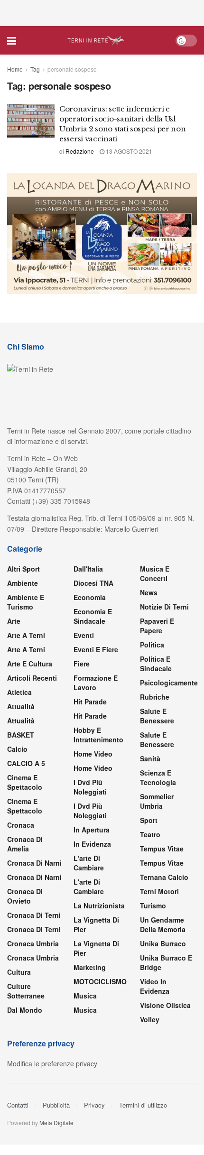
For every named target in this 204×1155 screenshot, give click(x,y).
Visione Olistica (165, 1005)
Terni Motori (159, 891)
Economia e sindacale (93, 616)
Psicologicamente (169, 682)
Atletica (19, 692)
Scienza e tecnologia (158, 777)
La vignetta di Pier (96, 924)
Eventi (84, 635)
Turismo (153, 905)
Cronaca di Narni (34, 877)
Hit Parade (90, 701)
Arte (13, 621)
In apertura (92, 829)
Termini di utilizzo (143, 1104)
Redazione (79, 151)
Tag (35, 69)
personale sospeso (72, 69)
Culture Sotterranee (26, 990)
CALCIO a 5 (26, 763)
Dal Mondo (24, 1010)
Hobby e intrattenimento (98, 734)
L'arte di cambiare (89, 862)
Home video (93, 753)
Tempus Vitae (162, 848)
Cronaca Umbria (33, 943)
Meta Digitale (56, 1122)
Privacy (94, 1104)
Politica (152, 644)
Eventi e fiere (96, 649)
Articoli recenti (32, 678)
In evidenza (92, 844)
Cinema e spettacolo (24, 782)
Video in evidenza (154, 986)
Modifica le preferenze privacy (52, 1063)
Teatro (150, 834)
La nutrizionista (99, 905)
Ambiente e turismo (25, 601)
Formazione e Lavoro (96, 682)
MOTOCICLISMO (100, 981)
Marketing (90, 967)
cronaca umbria (33, 957)
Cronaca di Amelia (25, 843)
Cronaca (20, 825)
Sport (149, 820)
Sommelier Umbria (157, 801)
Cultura (19, 972)
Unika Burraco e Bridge (166, 962)
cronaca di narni (34, 863)
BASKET (20, 734)
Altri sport (23, 568)
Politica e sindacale (156, 663)
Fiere (82, 663)
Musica (85, 995)
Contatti (17, 1104)
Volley (149, 1019)
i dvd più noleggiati (90, 786)
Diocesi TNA (93, 583)
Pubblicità (56, 1104)
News (149, 592)
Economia (90, 597)
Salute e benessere (157, 715)
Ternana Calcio (164, 877)
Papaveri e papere (157, 625)
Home (15, 69)
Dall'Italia (88, 568)
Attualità (21, 706)
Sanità (150, 758)
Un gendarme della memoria (162, 924)
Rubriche (154, 697)
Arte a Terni (26, 635)
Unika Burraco (163, 943)
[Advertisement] (102, 12)
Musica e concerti (154, 573)
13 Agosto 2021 (128, 151)
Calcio (17, 749)
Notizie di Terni (164, 606)
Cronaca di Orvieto (25, 896)
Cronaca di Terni (34, 915)
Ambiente (22, 583)
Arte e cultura (29, 663)
